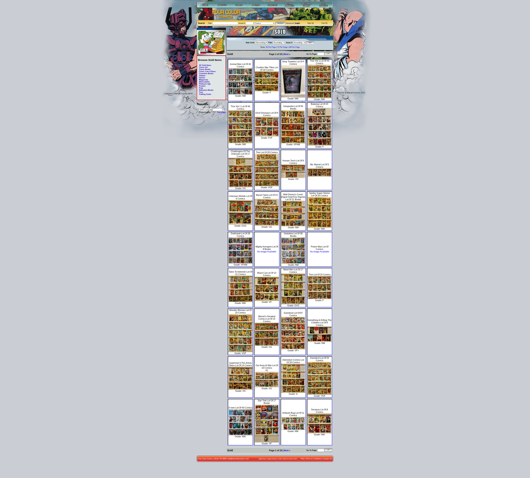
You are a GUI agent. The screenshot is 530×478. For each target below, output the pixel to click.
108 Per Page (294, 47)
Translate (221, 112)
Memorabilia (204, 82)
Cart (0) (324, 23)
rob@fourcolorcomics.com (238, 459)
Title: (210, 23)
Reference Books (206, 90)
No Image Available (266, 251)
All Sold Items (205, 65)
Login (297, 23)
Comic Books (204, 69)
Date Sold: (250, 43)
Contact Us (327, 459)
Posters (202, 86)
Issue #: (242, 23)
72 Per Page (282, 47)
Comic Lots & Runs (207, 71)
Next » (287, 54)
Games (202, 78)
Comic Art (203, 67)
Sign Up (310, 23)
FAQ (302, 459)
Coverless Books (206, 73)
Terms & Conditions (313, 459)
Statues (202, 76)
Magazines (203, 80)
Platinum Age (205, 84)
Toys (201, 92)
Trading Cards (205, 94)
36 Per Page (271, 47)
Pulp (201, 88)
